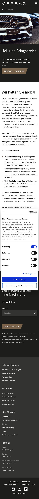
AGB (33, 484)
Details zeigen (28, 274)
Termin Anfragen (11, 327)
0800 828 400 (6, 456)
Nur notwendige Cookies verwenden (19, 286)
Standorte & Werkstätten (10, 420)
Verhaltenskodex (10, 484)
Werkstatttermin (8, 393)
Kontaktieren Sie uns (14, 71)
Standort (5, 308)
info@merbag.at (7, 450)
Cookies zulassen (19, 280)
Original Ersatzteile (8, 400)
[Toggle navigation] (35, 3)
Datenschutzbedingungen (9, 336)
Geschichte (5, 416)
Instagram (19, 489)
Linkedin (26, 489)
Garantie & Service (8, 404)
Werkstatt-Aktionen (9, 397)
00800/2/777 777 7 (8, 470)
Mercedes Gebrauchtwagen (11, 369)
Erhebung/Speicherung (8, 339)
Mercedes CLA (7, 377)
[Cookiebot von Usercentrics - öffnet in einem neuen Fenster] (28, 211)
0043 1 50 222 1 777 (9, 463)
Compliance (24, 484)
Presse (4, 431)
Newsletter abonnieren (10, 435)
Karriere (4, 424)
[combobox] (19, 313)
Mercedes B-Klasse (8, 373)
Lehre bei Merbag (8, 427)
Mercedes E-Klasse (8, 380)
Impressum (26, 481)
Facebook (13, 489)
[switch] (34, 253)
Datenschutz (13, 481)
